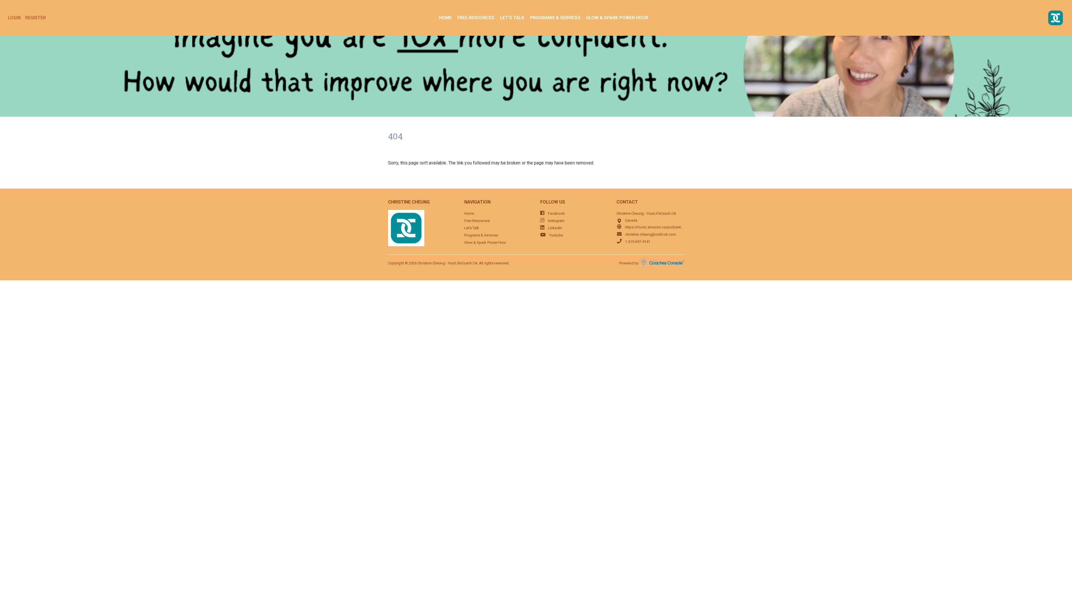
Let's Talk (512, 17)
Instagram (555, 221)
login (14, 17)
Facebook (556, 213)
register (35, 17)
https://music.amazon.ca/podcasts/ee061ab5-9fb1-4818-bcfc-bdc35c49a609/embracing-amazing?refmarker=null (654, 227)
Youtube (555, 235)
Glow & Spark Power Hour (617, 17)
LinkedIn (554, 228)
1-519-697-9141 (637, 242)
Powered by (629, 263)
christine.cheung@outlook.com (650, 234)
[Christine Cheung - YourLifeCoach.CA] (1055, 18)
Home (445, 17)
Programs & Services (555, 17)
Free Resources (475, 17)
